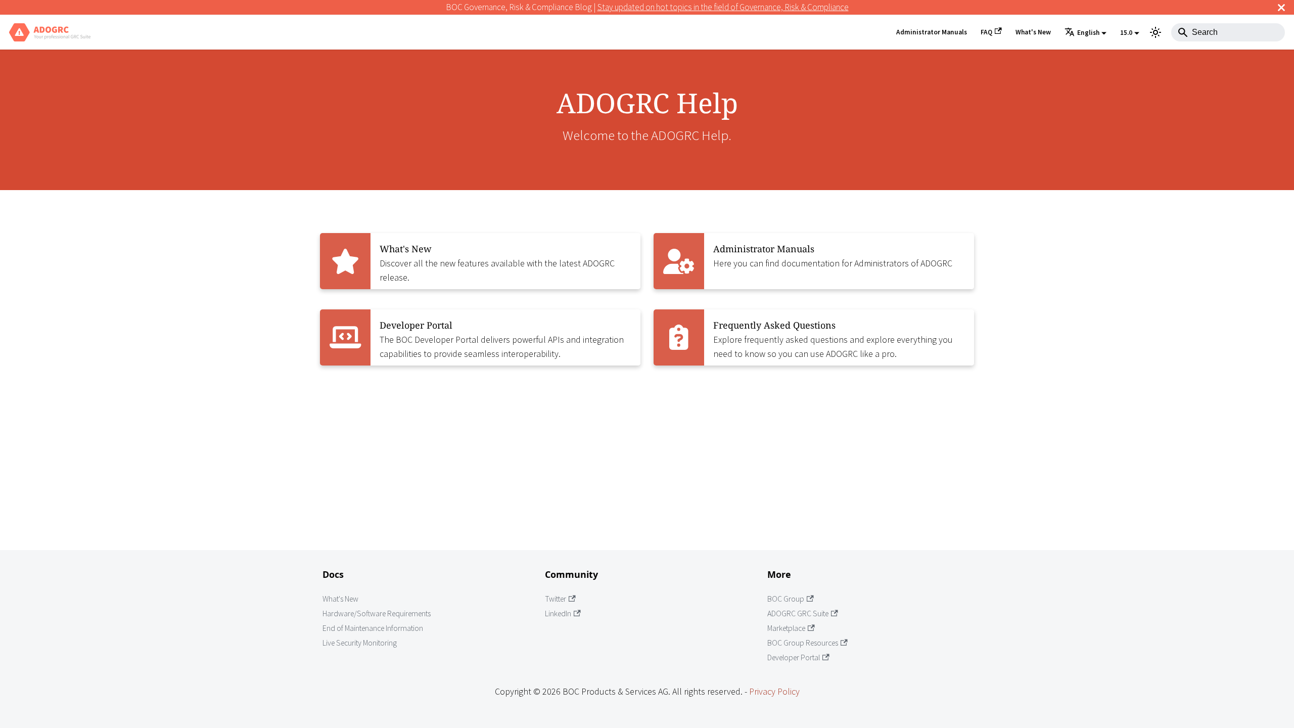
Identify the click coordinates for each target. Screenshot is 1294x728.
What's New (1033, 32)
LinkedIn (558, 613)
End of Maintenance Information (372, 628)
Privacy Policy (774, 691)
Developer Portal (793, 657)
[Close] (1281, 7)
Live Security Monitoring (359, 643)
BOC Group (785, 599)
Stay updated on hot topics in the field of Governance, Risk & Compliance (723, 7)
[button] (1085, 33)
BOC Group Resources (802, 643)
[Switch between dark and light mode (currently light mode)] (1155, 32)
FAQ (986, 32)
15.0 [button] (1126, 32)
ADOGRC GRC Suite (797, 613)
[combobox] (1228, 32)
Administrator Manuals (931, 32)
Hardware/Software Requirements (376, 613)
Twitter (555, 599)
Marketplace (786, 628)
